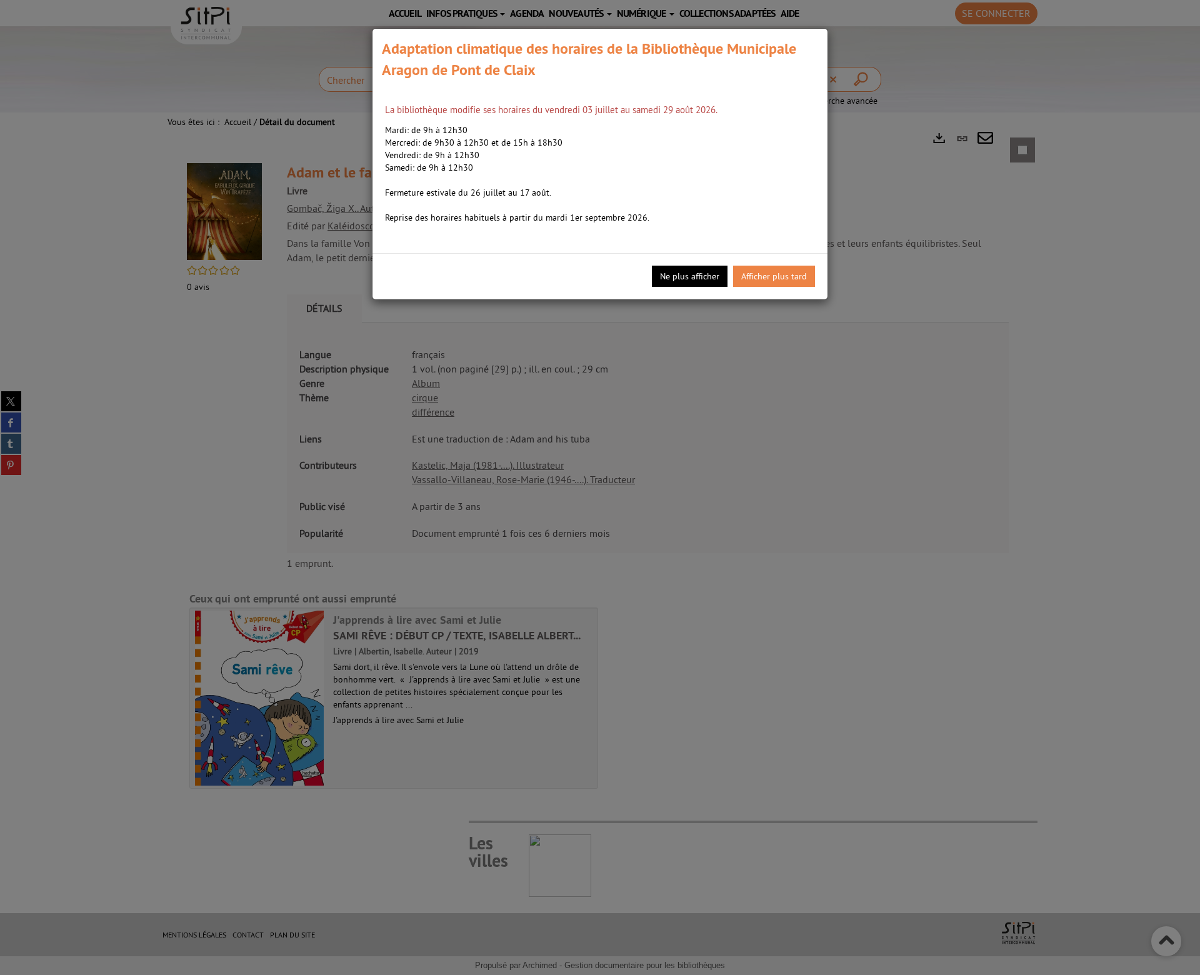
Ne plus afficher (689, 276)
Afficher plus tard (774, 276)
